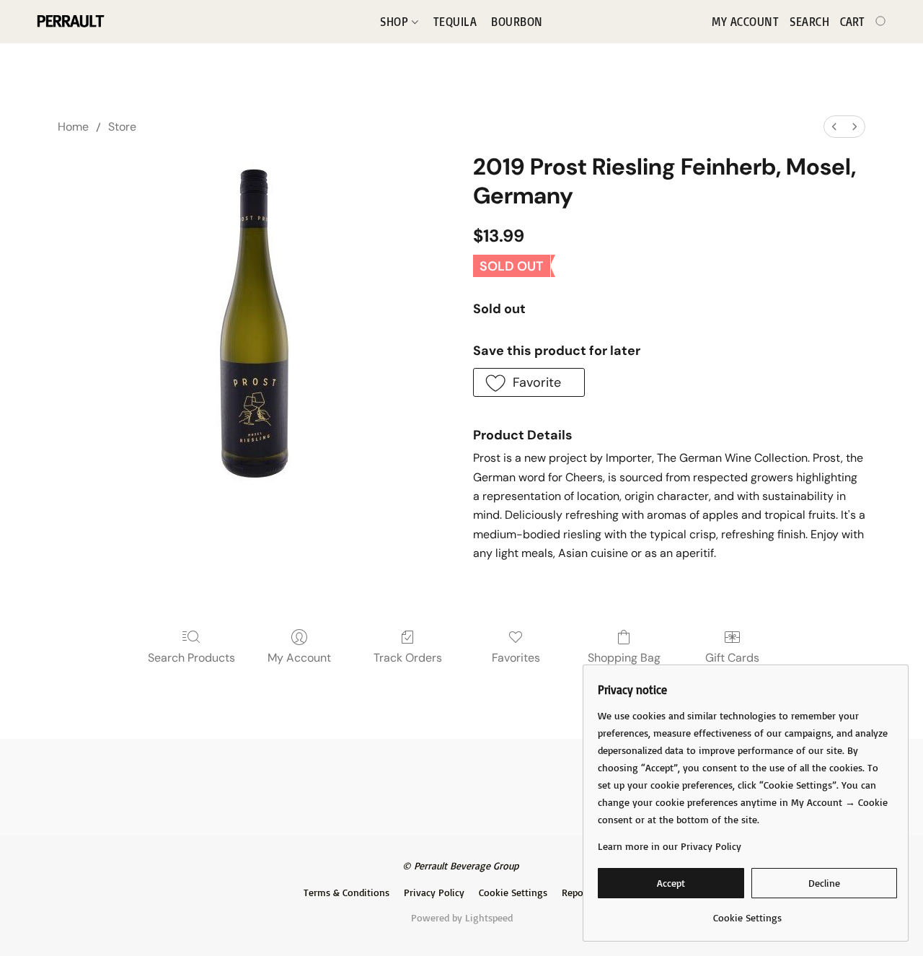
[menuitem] (834, 126)
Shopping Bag (624, 657)
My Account (299, 657)
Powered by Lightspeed (462, 917)
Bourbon (517, 21)
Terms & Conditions (346, 892)
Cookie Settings (513, 892)
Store (122, 126)
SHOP (396, 21)
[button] (70, 21)
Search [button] (809, 21)
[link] (747, 912)
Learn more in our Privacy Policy (669, 846)
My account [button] (745, 21)
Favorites (516, 657)
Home (73, 126)
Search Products (191, 657)
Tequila (455, 21)
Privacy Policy (434, 892)
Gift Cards (732, 657)
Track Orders (408, 657)
